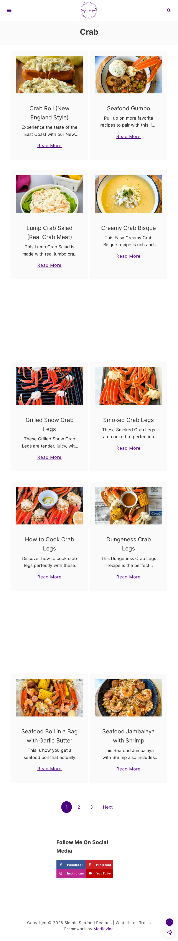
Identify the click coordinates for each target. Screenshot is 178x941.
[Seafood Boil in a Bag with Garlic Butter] (49, 697)
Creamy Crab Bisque (128, 228)
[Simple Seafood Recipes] (89, 10)
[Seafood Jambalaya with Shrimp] (128, 697)
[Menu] (9, 10)
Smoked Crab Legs (128, 420)
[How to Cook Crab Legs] (49, 506)
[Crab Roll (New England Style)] (49, 74)
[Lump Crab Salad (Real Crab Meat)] (49, 194)
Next (108, 807)
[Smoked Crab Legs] (128, 386)
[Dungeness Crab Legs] (128, 506)
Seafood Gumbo (128, 108)
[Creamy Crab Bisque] (128, 194)
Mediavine (104, 928)
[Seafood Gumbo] (128, 74)
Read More (49, 146)
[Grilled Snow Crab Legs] (49, 386)
